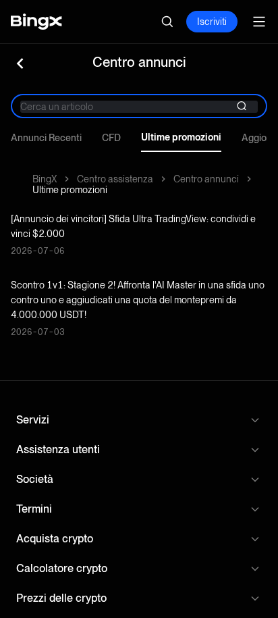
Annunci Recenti (46, 137)
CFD (111, 137)
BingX (44, 179)
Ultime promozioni (181, 137)
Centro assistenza (115, 179)
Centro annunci (206, 179)
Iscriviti (212, 21)
